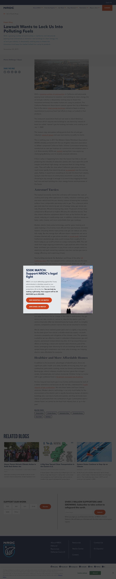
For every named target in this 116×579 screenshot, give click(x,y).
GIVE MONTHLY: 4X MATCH (39, 300)
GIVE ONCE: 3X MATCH (37, 307)
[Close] (91, 267)
